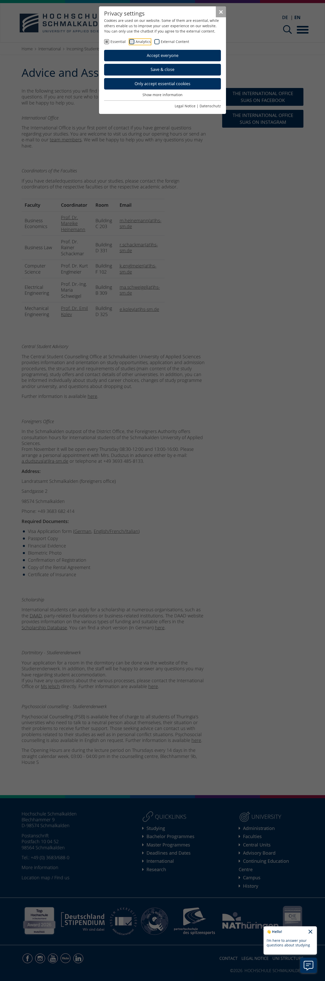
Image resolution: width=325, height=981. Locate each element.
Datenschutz (210, 105)
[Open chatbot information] (308, 965)
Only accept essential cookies (162, 83)
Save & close (162, 69)
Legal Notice (185, 105)
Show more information (162, 94)
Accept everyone (162, 55)
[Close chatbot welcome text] (310, 931)
